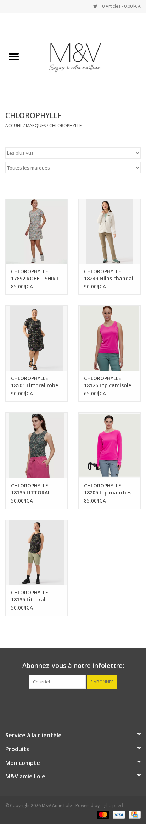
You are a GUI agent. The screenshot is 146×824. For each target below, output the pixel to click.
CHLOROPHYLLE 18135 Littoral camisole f (29, 596)
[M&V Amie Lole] (87, 56)
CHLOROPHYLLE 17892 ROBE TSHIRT (35, 275)
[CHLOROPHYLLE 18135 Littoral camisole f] (36, 552)
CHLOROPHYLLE (65, 125)
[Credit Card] (133, 814)
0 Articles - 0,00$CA (121, 6)
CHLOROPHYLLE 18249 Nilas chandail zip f (109, 275)
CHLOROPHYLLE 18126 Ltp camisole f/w (107, 382)
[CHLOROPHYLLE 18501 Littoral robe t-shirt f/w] (36, 338)
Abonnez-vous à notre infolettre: (73, 665)
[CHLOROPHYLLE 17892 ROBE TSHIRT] (36, 231)
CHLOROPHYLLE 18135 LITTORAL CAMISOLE (30, 489)
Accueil (13, 125)
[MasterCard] (102, 814)
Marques (36, 125)
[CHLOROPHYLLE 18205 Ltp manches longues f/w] (109, 444)
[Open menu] (14, 56)
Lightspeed (112, 805)
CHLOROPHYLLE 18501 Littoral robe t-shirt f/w (34, 382)
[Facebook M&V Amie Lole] (73, 703)
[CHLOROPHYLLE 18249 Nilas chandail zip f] (109, 231)
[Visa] (118, 814)
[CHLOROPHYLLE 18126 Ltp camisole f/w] (109, 338)
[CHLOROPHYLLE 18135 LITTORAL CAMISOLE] (36, 444)
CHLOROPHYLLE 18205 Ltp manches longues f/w (107, 489)
